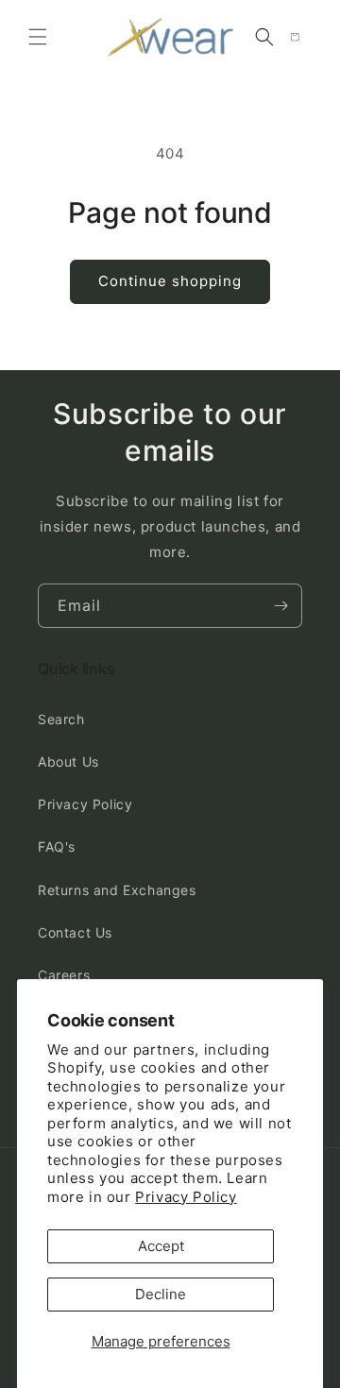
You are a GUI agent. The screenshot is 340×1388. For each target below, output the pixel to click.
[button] (38, 37)
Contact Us (75, 932)
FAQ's (57, 846)
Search (61, 719)
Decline (160, 1294)
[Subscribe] (280, 606)
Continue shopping (170, 281)
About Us (68, 761)
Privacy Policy (185, 1197)
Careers (64, 975)
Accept (161, 1246)
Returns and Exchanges (117, 890)
